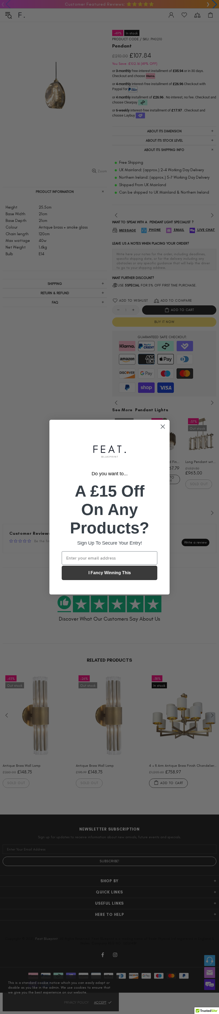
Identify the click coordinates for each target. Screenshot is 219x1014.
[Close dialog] (162, 426)
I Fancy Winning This (109, 572)
